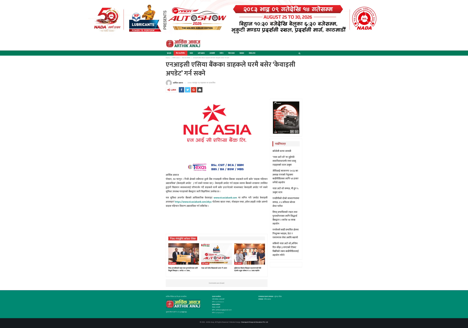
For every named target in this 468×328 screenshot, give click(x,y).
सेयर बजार (231, 53)
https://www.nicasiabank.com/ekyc (193, 202)
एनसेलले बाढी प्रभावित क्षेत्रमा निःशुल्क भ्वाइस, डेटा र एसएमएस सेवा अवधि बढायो (286, 234)
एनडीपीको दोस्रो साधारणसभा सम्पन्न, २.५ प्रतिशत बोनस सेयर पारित (286, 202)
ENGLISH (252, 53)
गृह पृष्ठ (169, 53)
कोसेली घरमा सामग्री (282, 151)
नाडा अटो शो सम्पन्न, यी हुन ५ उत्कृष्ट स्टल (285, 190)
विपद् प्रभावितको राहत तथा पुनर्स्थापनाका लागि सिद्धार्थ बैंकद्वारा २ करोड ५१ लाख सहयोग (285, 218)
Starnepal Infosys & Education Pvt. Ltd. (254, 322)
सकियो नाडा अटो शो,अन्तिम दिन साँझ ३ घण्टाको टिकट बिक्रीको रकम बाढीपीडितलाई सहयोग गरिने (286, 249)
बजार (191, 53)
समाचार (241, 53)
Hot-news (172, 263)
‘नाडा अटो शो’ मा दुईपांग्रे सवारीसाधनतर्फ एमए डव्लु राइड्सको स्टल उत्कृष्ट (284, 161)
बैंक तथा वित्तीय (180, 53)
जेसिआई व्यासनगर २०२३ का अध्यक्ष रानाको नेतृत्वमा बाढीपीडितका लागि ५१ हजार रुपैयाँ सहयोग (285, 177)
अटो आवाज (201, 53)
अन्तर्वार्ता (212, 53)
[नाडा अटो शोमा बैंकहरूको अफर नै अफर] (216, 254)
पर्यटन (221, 53)
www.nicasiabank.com (225, 198)
